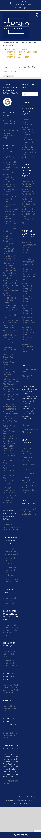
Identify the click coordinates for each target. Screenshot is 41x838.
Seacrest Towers (10, 438)
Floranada (7, 295)
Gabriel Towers (9, 298)
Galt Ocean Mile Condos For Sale (10, 626)
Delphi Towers (9, 271)
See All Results (8, 76)
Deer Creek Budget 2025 (18, 57)
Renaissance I (9, 404)
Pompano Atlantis (11, 189)
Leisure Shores (9, 335)
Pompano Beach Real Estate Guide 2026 (29, 348)
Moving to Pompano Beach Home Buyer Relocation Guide (29, 333)
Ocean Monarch (10, 354)
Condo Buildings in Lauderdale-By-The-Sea (10, 735)
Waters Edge (9, 498)
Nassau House (9, 347)
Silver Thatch (9, 448)
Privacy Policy (28, 465)
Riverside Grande (10, 414)
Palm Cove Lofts (10, 379)
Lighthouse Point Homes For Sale (10, 686)
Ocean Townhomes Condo (8, 366)
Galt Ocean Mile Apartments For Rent (10, 632)
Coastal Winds (9, 256)
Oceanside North (10, 372)
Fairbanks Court (10, 280)
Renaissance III (9, 409)
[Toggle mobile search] (37, 16)
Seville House (9, 443)
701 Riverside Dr (10, 164)
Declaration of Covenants (18, 49)
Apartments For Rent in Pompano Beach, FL (28, 309)
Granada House (10, 305)
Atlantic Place (9, 187)
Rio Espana (8, 411)
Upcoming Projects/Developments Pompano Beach (13, 527)
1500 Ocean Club (10, 162)
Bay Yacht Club (9, 197)
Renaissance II (9, 406)
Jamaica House (10, 330)
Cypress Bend (9, 268)
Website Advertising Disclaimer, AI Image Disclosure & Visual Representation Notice (29, 485)
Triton (5, 485)
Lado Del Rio (8, 332)
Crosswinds (8, 266)
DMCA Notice (28, 473)
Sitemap (25, 425)
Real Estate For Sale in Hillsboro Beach (10, 654)
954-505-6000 (26, 4)
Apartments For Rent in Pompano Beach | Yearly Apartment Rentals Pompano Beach (29, 292)
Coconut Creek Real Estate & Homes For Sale (10, 600)
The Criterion (8, 263)
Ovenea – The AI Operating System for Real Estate (29, 260)
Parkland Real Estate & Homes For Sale (10, 708)
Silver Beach (8, 446)
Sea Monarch (9, 441)
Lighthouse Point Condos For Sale (10, 691)
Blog (24, 223)
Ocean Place (8, 362)
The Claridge (8, 248)
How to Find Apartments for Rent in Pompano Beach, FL (29, 247)
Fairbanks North (10, 283)
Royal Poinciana (10, 419)
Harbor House (9, 308)
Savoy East (8, 436)
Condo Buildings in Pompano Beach (11, 560)
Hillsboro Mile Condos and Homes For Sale (10, 663)
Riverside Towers (10, 416)
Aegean (6, 169)
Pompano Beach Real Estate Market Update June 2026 (29, 274)
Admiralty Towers (10, 167)
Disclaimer (27, 469)
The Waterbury (9, 493)
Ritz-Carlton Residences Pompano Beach (11, 551)
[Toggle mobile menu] (37, 14)
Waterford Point (10, 495)
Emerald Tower (9, 273)
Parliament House (11, 382)
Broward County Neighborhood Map (10, 123)
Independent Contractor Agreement (27, 451)
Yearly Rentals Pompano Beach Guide (29, 320)
